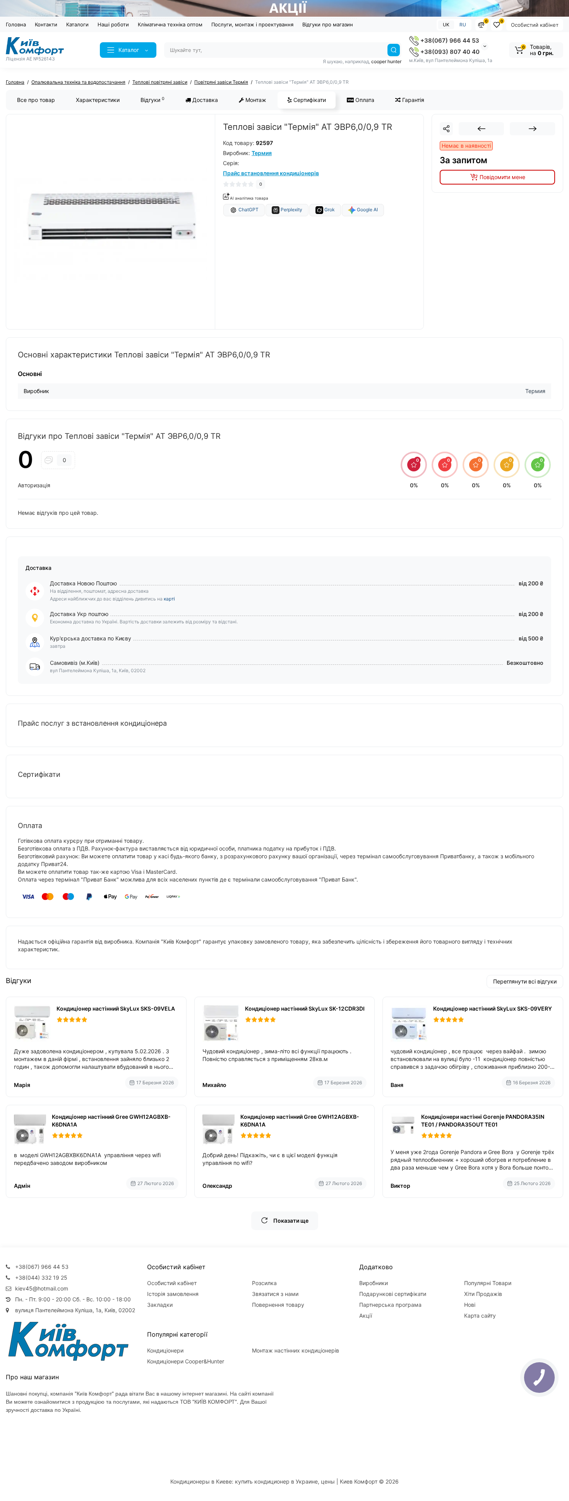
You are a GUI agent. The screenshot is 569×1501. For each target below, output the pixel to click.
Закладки (160, 1304)
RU (462, 25)
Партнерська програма (390, 1304)
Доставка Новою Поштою (83, 583)
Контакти (46, 24)
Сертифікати (309, 100)
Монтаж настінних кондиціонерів (295, 1350)
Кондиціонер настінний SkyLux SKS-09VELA (116, 1008)
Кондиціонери (165, 1350)
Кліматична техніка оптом (170, 24)
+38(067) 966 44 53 (449, 40)
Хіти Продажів (483, 1294)
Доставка (204, 100)
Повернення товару (278, 1304)
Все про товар (36, 100)
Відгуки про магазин (327, 24)
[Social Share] (446, 128)
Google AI (367, 210)
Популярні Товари (487, 1283)
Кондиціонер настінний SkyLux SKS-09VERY (492, 1008)
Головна (16, 24)
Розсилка (264, 1283)
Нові (469, 1304)
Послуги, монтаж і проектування (252, 24)
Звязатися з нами (275, 1294)
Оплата (364, 100)
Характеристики (98, 100)
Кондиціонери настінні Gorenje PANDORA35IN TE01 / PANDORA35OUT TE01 (482, 1120)
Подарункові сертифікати (392, 1294)
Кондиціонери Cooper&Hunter (185, 1361)
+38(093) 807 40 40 (449, 51)
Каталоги (77, 24)
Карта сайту (480, 1315)
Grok (329, 209)
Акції (365, 1315)
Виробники (373, 1283)
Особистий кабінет (535, 25)
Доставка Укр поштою (79, 614)
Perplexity (290, 209)
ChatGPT (248, 209)
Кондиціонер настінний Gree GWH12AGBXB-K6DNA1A (111, 1120)
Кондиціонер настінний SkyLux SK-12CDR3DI (305, 1008)
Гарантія (412, 100)
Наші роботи (113, 24)
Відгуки (153, 99)
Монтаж (255, 100)
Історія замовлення (173, 1294)
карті (169, 599)
